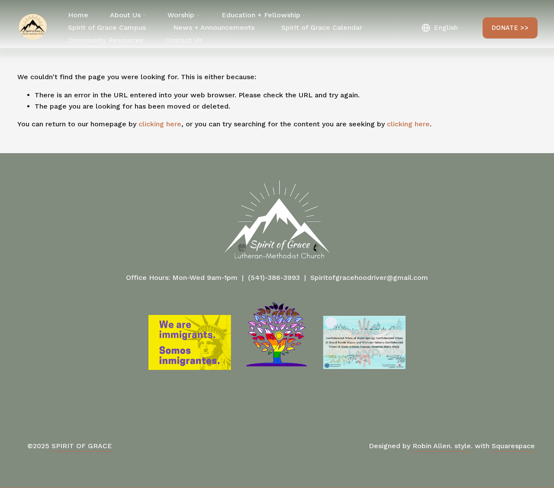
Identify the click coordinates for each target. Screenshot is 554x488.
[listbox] (442, 28)
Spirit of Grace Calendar (321, 27)
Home (78, 15)
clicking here (159, 124)
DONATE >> (510, 28)
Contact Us (183, 40)
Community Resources (105, 40)
